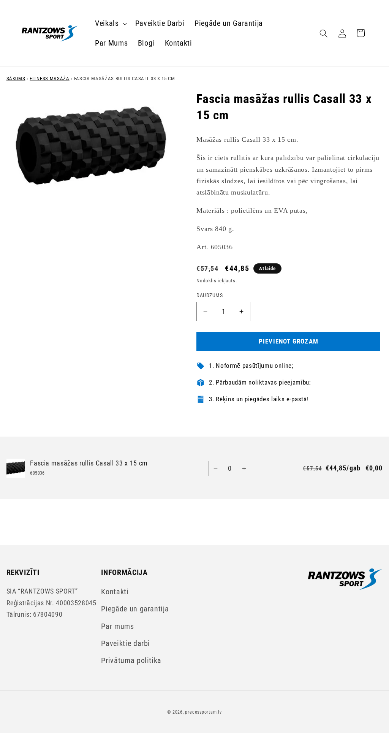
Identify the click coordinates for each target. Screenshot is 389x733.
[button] (110, 23)
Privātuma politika (131, 660)
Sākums (15, 78)
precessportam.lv (203, 712)
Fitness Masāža (49, 78)
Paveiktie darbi (125, 643)
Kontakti (114, 591)
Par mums (117, 626)
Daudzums (209, 295)
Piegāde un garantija (135, 609)
